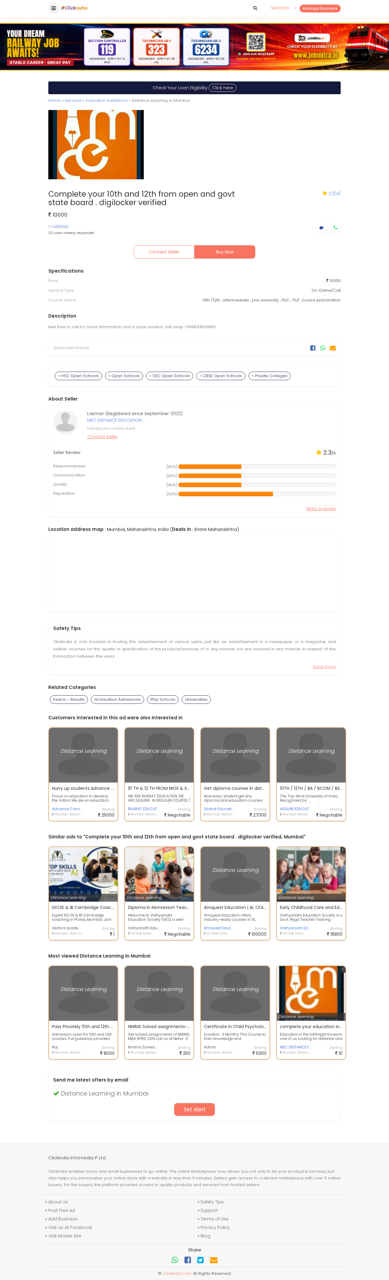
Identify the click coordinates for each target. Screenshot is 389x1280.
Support (209, 1210)
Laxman (60, 226)
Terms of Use (215, 1219)
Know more (324, 666)
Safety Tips (212, 1202)
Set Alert (194, 1109)
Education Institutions (107, 100)
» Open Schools (124, 376)
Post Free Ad (61, 1210)
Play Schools (162, 699)
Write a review (321, 509)
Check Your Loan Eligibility (193, 88)
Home (54, 100)
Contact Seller (164, 252)
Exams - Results (68, 699)
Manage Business (320, 8)
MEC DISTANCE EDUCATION (114, 420)
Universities (196, 699)
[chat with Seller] (321, 227)
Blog (205, 1236)
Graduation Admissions (117, 699)
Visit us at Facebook (70, 1227)
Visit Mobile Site (64, 1236)
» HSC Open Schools (78, 376)
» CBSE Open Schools (221, 376)
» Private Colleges (269, 376)
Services (73, 100)
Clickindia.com (177, 1273)
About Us (58, 1202)
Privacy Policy (215, 1227)
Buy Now (225, 252)
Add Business (62, 1219)
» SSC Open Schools (170, 376)
